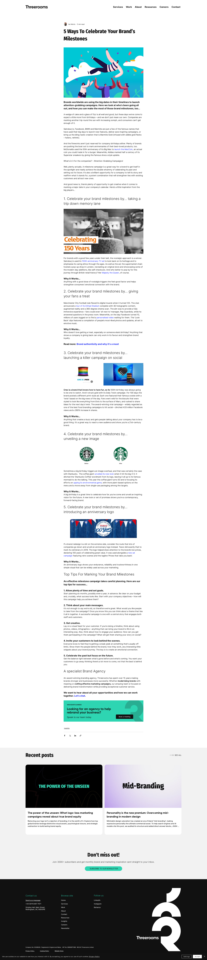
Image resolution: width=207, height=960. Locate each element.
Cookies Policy (44, 951)
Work (63, 907)
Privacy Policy (30, 951)
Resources (65, 918)
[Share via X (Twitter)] (70, 736)
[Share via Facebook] (65, 736)
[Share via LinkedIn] (75, 736)
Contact (64, 914)
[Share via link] (80, 736)
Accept (197, 957)
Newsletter (65, 928)
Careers (64, 925)
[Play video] (103, 231)
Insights (67, 728)
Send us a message (33, 900)
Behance (97, 907)
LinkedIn (97, 900)
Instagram (97, 904)
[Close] (204, 956)
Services (64, 904)
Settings (186, 957)
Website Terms (59, 951)
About (63, 911)
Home (63, 900)
